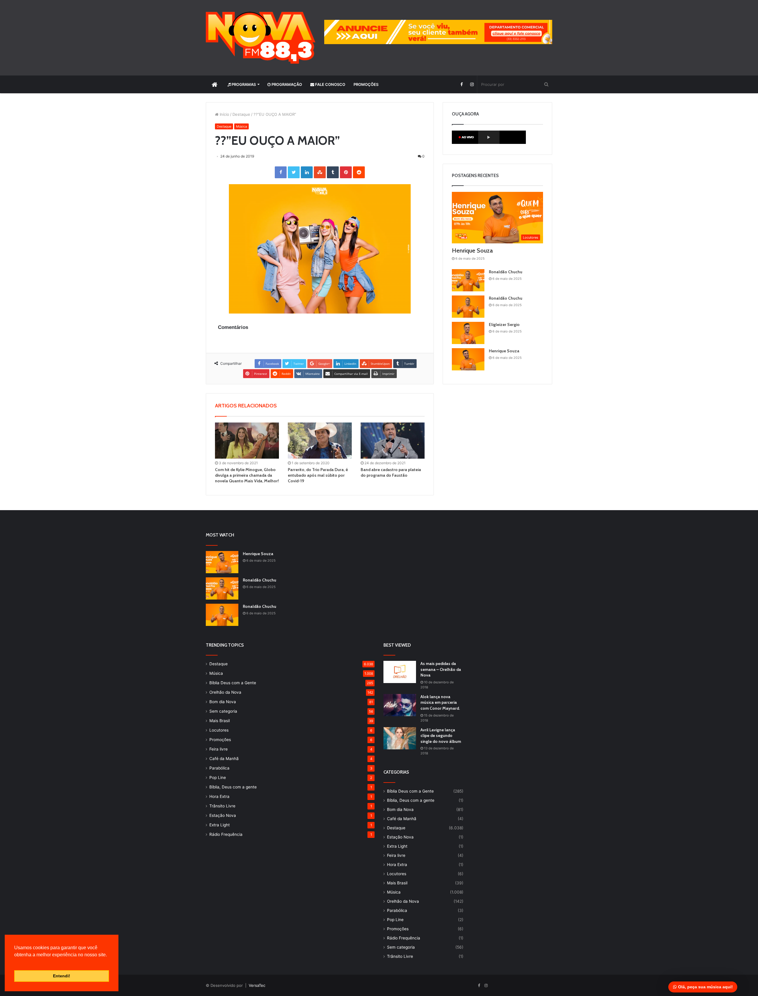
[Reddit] (359, 172)
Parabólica (219, 768)
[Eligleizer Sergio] (468, 333)
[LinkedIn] (307, 172)
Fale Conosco (329, 84)
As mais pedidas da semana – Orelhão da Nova (440, 669)
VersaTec (257, 985)
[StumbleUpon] (320, 172)
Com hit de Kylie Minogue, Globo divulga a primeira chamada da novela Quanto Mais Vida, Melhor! (247, 475)
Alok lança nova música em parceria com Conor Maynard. (440, 702)
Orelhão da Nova (225, 692)
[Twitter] (294, 172)
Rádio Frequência (226, 834)
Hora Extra (219, 796)
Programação (286, 84)
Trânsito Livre (222, 806)
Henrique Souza (472, 250)
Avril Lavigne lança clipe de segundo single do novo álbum (440, 735)
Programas (243, 84)
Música (241, 126)
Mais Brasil (219, 720)
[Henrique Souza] (468, 359)
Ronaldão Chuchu (505, 271)
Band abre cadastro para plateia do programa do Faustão (391, 472)
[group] (438, 32)
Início (224, 114)
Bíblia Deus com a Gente (232, 682)
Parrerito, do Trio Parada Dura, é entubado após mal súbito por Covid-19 (318, 475)
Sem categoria (223, 711)
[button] (15, 962)
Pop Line (217, 777)
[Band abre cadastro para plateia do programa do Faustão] (393, 441)
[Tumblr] (333, 172)
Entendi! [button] (61, 975)
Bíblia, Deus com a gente (233, 787)
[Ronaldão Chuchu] (468, 280)
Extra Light (219, 824)
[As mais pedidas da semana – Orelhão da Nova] (399, 672)
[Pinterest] (346, 172)
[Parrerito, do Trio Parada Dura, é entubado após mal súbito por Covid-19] (320, 441)
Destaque (241, 114)
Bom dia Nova (222, 701)
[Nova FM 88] (260, 38)
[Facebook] (461, 84)
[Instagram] (472, 84)
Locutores (219, 730)
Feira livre (218, 749)
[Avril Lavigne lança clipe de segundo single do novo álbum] (399, 738)
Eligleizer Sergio (504, 324)
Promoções (366, 84)
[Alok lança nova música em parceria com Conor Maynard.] (399, 705)
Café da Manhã (224, 758)
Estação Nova (222, 815)
